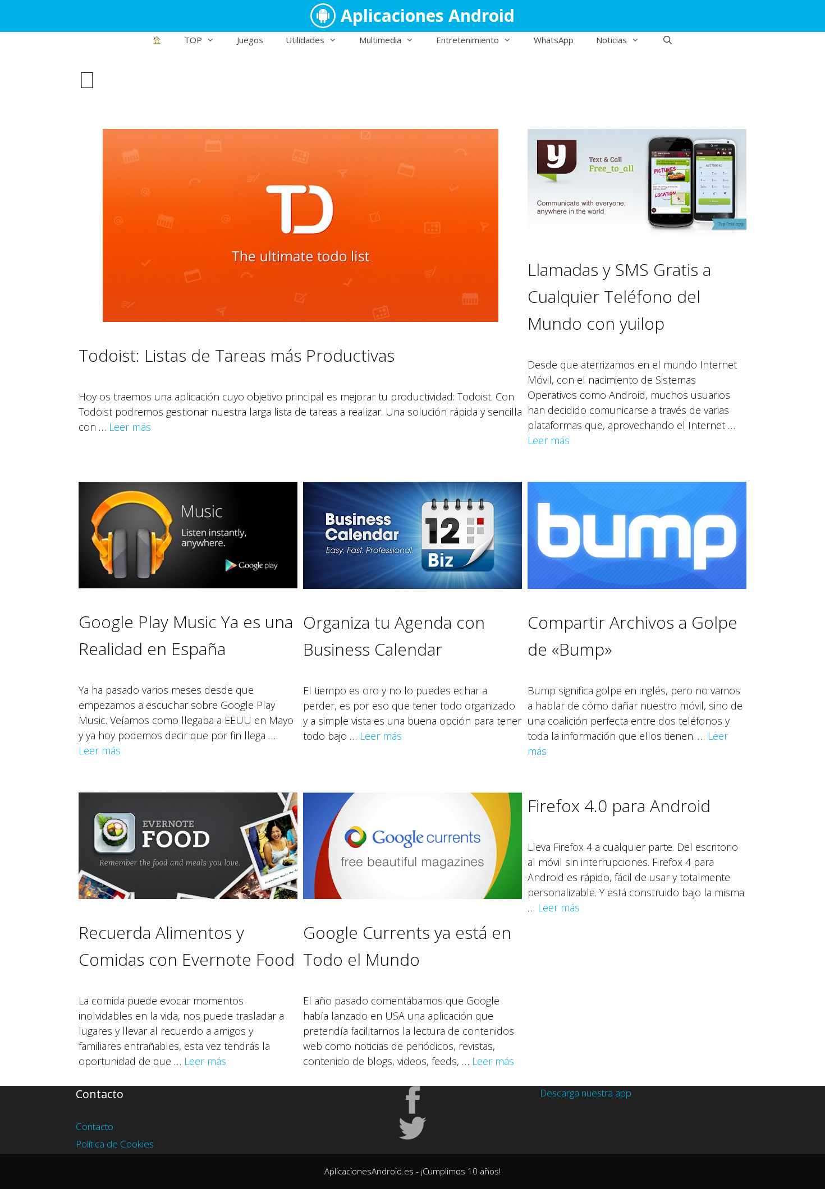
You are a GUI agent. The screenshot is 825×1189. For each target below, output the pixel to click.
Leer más (130, 427)
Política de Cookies (115, 1143)
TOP (193, 39)
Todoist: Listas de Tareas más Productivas (237, 355)
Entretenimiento (467, 39)
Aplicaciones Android (428, 15)
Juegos (250, 39)
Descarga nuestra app (585, 1092)
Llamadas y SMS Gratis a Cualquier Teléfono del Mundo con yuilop (619, 296)
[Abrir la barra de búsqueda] (667, 39)
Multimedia (380, 39)
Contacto (94, 1126)
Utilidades (305, 39)
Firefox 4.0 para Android (619, 805)
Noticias (611, 39)
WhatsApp (554, 39)
